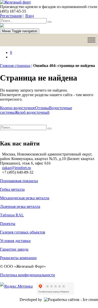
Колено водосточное (17, 108)
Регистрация (11, 16)
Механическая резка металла (24, 198)
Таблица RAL (12, 215)
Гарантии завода (14, 249)
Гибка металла (12, 189)
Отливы (42, 108)
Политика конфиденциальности (27, 275)
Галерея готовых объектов (22, 232)
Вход (29, 16)
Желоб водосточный (32, 112)
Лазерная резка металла (20, 206)
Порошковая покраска (19, 181)
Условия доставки (15, 241)
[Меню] (91, 39)
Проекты (7, 223)
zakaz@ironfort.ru (16, 168)
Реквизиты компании (18, 258)
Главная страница (15, 65)
